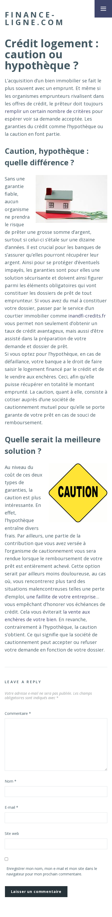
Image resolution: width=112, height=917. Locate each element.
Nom (10, 781)
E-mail (11, 807)
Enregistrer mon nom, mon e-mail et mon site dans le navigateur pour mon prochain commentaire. (52, 871)
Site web (12, 833)
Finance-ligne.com (35, 18)
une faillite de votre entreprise (61, 596)
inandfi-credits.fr (87, 316)
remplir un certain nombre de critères (48, 111)
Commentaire (18, 713)
